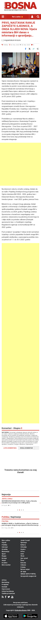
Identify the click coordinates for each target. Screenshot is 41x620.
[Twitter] (9, 597)
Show (22, 556)
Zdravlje (23, 547)
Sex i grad (24, 558)
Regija (4, 556)
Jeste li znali (25, 540)
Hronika (5, 549)
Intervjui (5, 547)
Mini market (6, 565)
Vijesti (4, 542)
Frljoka (23, 567)
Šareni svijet (24, 569)
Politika (4, 545)
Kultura (23, 545)
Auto (22, 554)
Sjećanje (23, 542)
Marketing (5, 582)
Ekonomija (5, 551)
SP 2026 (23, 572)
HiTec (22, 551)
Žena (22, 560)
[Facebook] (5, 597)
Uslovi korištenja (8, 591)
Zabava (23, 565)
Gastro (22, 549)
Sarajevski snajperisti (28, 576)
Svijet (4, 560)
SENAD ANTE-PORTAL (28, 574)
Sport (4, 554)
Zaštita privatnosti (8, 593)
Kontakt (4, 587)
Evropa (4, 558)
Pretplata (5, 584)
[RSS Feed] (3, 597)
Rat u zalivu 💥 (17, 17)
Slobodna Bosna (21, 610)
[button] (37, 54)
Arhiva (4, 580)
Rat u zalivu (6, 540)
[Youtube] (12, 597)
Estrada (23, 563)
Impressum (6, 589)
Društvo (4, 563)
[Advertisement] (20, 164)
